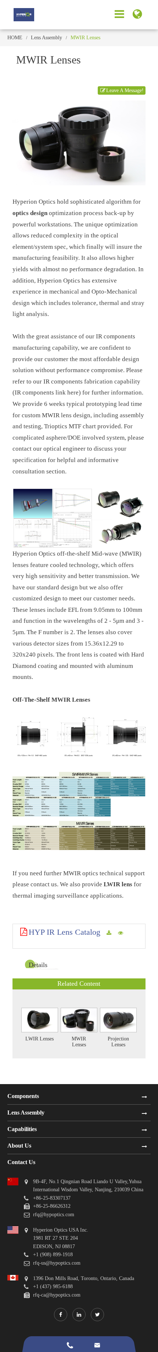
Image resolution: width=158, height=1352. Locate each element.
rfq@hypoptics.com (53, 1214)
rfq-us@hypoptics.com (56, 1263)
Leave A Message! (125, 90)
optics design (29, 213)
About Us (19, 1145)
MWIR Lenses (85, 37)
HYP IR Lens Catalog (64, 932)
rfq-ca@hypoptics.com (56, 1295)
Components (23, 1096)
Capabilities (22, 1129)
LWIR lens (118, 884)
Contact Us (21, 1162)
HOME (14, 37)
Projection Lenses (118, 1041)
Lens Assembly (46, 37)
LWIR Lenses (39, 1039)
